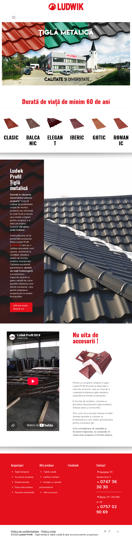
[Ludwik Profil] (66, 6)
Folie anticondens (24, 487)
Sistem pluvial (22, 482)
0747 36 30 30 (106, 484)
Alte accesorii (50, 492)
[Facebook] (105, 531)
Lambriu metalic (51, 477)
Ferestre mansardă (24, 492)
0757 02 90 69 (106, 509)
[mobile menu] (13, 17)
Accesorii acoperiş (24, 477)
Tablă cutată (49, 471)
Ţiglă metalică (22, 471)
